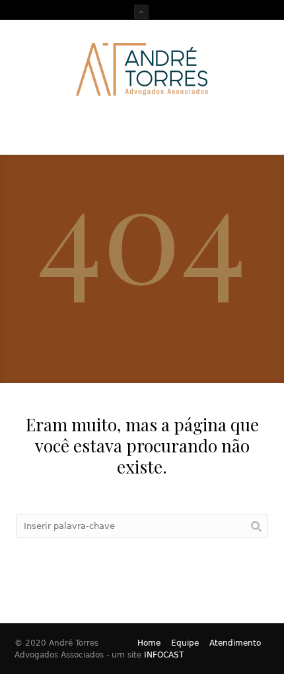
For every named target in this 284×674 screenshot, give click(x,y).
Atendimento (235, 643)
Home (148, 643)
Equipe (185, 643)
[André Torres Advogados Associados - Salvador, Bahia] (142, 69)
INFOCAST (164, 654)
